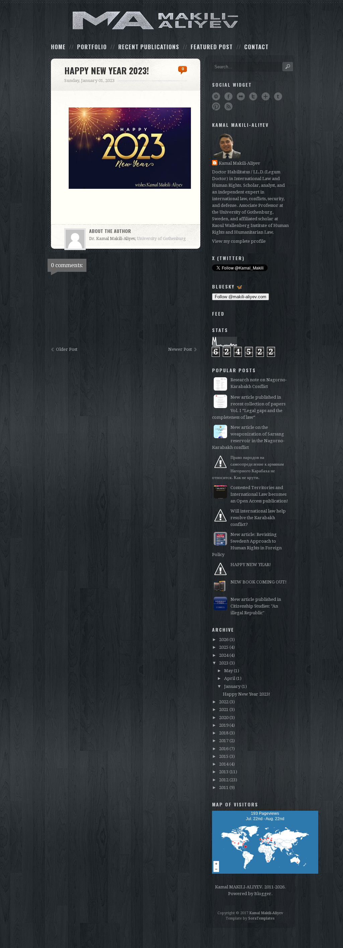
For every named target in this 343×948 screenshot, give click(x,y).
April (229, 678)
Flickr (241, 96)
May (228, 670)
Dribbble (216, 96)
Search (287, 66)
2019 (223, 725)
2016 (223, 748)
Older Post (66, 349)
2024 (223, 655)
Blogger (262, 893)
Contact (256, 47)
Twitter (253, 96)
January (232, 686)
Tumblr (278, 96)
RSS (228, 106)
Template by (250, 918)
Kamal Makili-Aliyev (239, 163)
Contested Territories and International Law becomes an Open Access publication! (259, 494)
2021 (223, 709)
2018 (223, 732)
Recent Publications (148, 47)
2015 (223, 756)
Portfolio (92, 47)
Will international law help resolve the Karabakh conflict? (258, 517)
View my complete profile (239, 241)
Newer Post (180, 349)
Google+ (266, 96)
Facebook (228, 96)
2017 (223, 740)
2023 (223, 662)
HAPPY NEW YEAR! (250, 564)
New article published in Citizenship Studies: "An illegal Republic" (255, 606)
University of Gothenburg (161, 238)
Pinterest (216, 106)
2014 (223, 764)
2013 (223, 771)
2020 (223, 717)
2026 (223, 639)
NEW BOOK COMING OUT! (258, 581)
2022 (223, 701)
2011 (223, 787)
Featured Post (212, 47)
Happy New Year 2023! (246, 694)
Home (58, 47)
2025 (223, 647)
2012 (223, 779)
